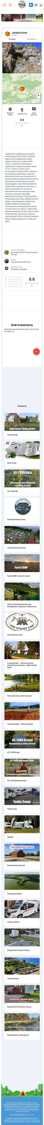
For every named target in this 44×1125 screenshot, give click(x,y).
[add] (36, 351)
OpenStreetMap (28, 103)
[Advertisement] (22, 138)
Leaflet (18, 103)
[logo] (22, 4)
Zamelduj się (22, 114)
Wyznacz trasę (10, 114)
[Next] (38, 58)
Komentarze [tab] (32, 39)
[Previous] (6, 58)
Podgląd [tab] (12, 39)
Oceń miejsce (34, 114)
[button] (22, 88)
